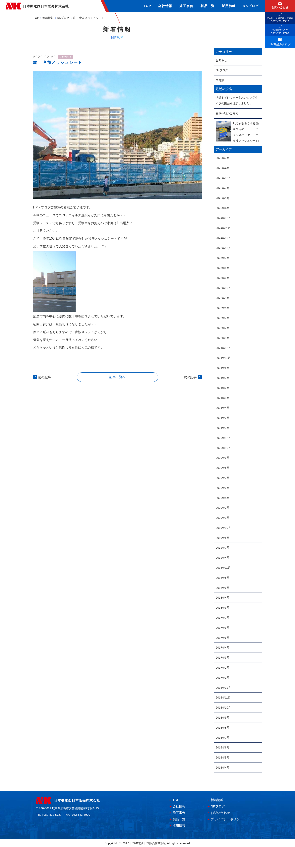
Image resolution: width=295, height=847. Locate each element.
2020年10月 (223, 447)
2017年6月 (222, 627)
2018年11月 (223, 567)
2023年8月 (222, 267)
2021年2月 (222, 427)
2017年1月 (222, 677)
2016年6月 (222, 747)
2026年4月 (222, 168)
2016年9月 (222, 717)
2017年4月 (222, 647)
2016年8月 (222, 727)
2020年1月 (222, 517)
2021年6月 (222, 387)
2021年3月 (222, 417)
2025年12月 (223, 178)
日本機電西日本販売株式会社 (77, 800)
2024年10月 (223, 238)
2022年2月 (222, 327)
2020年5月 (222, 487)
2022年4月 (222, 307)
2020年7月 (222, 477)
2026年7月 (222, 158)
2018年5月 (222, 587)
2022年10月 (223, 288)
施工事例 (186, 6)
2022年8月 (222, 298)
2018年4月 (222, 597)
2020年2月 (222, 507)
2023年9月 (222, 257)
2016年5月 (222, 757)
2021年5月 (222, 398)
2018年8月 (222, 577)
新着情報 (217, 800)
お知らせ (221, 60)
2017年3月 (222, 657)
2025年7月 (222, 188)
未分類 (220, 80)
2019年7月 (222, 547)
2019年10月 (223, 527)
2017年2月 (222, 667)
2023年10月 (223, 248)
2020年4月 (222, 497)
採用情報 (229, 6)
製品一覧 (207, 6)
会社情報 (165, 6)
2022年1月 (222, 338)
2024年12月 (223, 218)
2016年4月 (222, 767)
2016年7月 (222, 737)
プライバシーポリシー (227, 819)
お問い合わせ (220, 812)
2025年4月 (222, 207)
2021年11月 (223, 357)
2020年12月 (223, 437)
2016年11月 (223, 697)
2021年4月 (222, 407)
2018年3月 (222, 607)
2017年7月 (222, 617)
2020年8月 (222, 467)
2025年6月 (222, 198)
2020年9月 (222, 457)
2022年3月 (222, 317)
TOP (147, 6)
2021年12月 (223, 348)
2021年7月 (222, 377)
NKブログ (251, 6)
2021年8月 (222, 367)
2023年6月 (222, 278)
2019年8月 (222, 537)
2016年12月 (223, 687)
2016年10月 (223, 707)
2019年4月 (222, 557)
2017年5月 (222, 637)
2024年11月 (223, 228)
